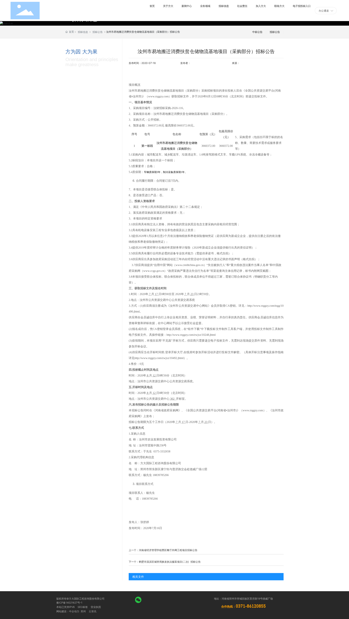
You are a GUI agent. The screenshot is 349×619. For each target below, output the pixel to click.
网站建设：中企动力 (67, 611)
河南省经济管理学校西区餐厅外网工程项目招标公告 (168, 550)
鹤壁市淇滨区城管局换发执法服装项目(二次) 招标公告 (170, 561)
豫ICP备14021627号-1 (69, 602)
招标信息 (83, 31)
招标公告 (98, 31)
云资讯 (92, 611)
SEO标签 (83, 606)
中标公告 (257, 31)
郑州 (83, 611)
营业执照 (96, 606)
